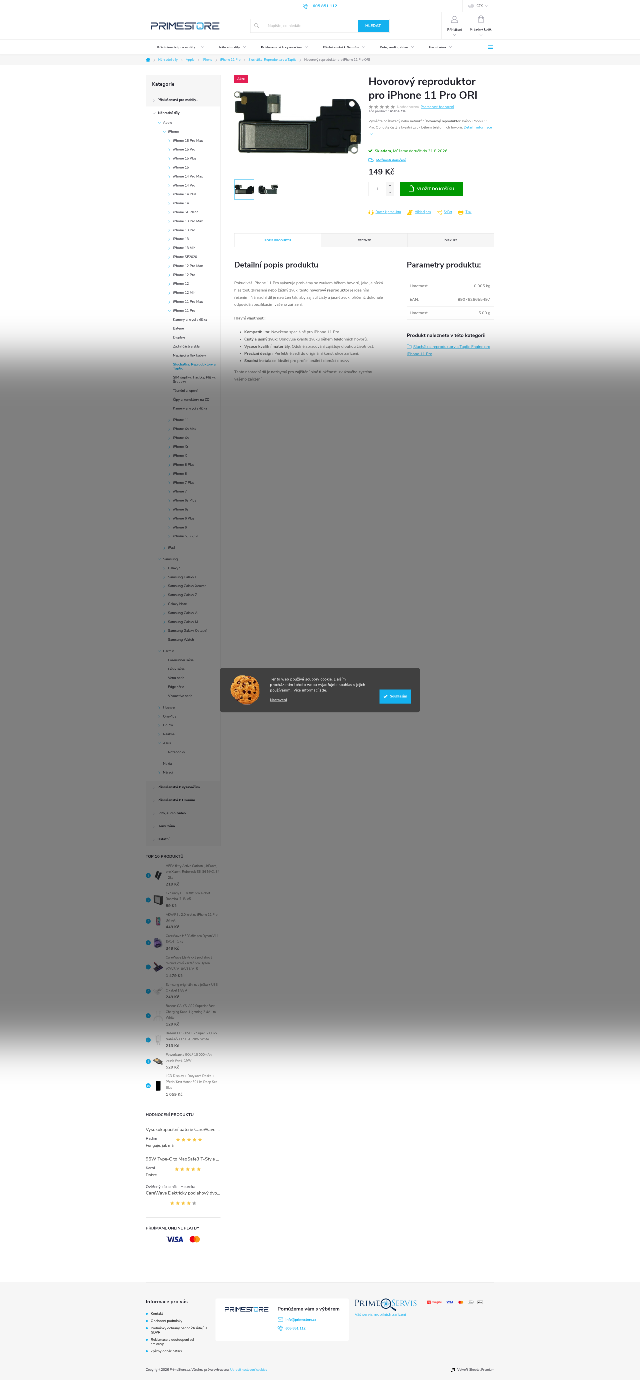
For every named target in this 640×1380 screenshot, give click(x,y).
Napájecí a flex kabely (189, 355)
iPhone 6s (180, 509)
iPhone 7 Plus (183, 482)
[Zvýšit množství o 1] (390, 185)
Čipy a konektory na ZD (191, 399)
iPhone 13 (181, 238)
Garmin (168, 651)
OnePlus (169, 716)
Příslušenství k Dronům (176, 800)
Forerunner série (181, 660)
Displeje (179, 337)
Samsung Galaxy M (183, 622)
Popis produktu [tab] (277, 240)
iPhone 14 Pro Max (188, 176)
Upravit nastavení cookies (248, 1370)
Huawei (169, 707)
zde (323, 690)
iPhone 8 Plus (183, 464)
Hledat (373, 25)
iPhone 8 (180, 473)
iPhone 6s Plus (184, 500)
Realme (168, 734)
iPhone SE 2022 (185, 212)
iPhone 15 (181, 167)
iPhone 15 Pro (184, 149)
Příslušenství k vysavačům (179, 787)
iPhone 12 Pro (184, 274)
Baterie (178, 328)
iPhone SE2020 (185, 256)
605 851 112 (296, 1328)
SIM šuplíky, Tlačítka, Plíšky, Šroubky (194, 379)
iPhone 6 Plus (183, 518)
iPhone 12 (181, 283)
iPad (171, 547)
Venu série (176, 678)
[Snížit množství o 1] (390, 192)
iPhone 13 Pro (184, 230)
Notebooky (176, 752)
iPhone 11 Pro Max (188, 301)
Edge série (176, 686)
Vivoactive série (180, 696)
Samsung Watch (181, 639)
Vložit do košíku (435, 189)
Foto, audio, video (172, 813)
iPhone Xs (181, 438)
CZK (479, 6)
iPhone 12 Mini (184, 292)
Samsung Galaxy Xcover (187, 586)
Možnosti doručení (391, 160)
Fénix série (176, 669)
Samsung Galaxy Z (182, 594)
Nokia (167, 763)
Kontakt (157, 1313)
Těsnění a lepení (185, 390)
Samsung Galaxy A (183, 612)
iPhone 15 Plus (184, 158)
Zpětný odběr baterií (166, 1351)
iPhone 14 (181, 203)
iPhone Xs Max (184, 428)
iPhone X (180, 455)
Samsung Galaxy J (182, 577)
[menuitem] (177, 47)
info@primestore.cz (301, 1319)
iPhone (173, 131)
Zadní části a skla (186, 346)
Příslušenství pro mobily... (178, 100)
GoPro (168, 725)
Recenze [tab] (364, 240)
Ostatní (164, 839)
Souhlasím (398, 696)
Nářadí (168, 772)
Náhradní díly (169, 112)
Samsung (170, 559)
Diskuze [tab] (450, 240)
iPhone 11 (181, 420)
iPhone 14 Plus (184, 194)
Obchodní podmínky (166, 1320)
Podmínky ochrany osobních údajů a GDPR (179, 1330)
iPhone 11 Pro (184, 310)
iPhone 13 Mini (184, 248)
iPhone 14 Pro (184, 185)
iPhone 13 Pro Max (188, 221)
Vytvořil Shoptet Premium (475, 1370)
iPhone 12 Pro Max (188, 266)
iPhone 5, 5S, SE (186, 536)
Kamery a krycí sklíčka (190, 319)
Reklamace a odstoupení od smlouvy (172, 1341)
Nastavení (278, 700)
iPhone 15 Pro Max (188, 140)
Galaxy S (175, 568)
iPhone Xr (180, 446)
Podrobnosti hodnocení (437, 107)
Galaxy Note (177, 604)
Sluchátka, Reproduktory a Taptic (194, 366)
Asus (167, 743)
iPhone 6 (180, 527)
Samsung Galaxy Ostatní (187, 630)
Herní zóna (166, 826)
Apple (167, 122)
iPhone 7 (180, 491)
